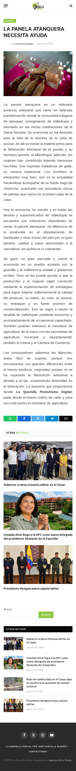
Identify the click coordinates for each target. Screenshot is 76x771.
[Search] (70, 6)
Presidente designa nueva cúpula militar (31, 588)
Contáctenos (38, 751)
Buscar (8, 609)
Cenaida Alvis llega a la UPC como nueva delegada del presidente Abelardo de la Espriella (47, 662)
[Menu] (6, 6)
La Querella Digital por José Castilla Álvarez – (37, 746)
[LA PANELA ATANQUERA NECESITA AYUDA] (38, 73)
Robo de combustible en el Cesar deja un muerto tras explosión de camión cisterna (49, 683)
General (10, 21)
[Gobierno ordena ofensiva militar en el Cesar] (38, 460)
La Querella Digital (23, 44)
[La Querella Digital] (38, 5)
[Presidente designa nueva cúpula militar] (38, 564)
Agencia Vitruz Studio (60, 760)
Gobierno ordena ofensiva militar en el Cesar (34, 485)
